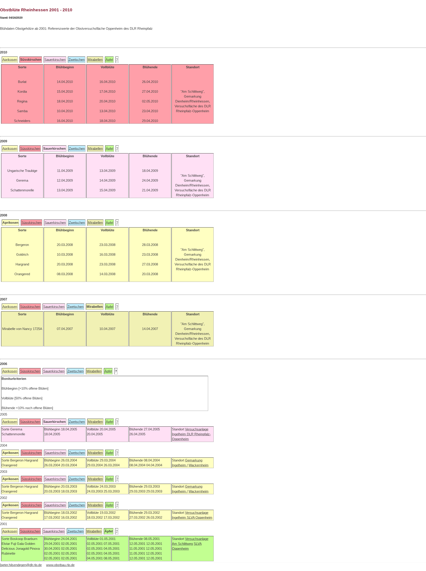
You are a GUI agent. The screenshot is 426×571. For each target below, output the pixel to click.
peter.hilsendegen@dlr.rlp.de (21, 565)
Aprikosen (9, 59)
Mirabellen (95, 59)
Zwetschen (77, 59)
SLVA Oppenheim (199, 517)
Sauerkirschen (54, 59)
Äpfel (109, 59)
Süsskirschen (30, 148)
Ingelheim (179, 434)
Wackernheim (199, 465)
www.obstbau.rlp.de (60, 565)
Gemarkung (193, 460)
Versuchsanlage (196, 429)
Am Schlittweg (182, 543)
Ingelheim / (180, 465)
